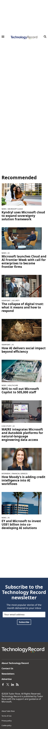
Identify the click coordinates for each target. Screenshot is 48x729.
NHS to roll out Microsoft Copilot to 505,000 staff (20, 390)
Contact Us (7, 668)
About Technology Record (15, 663)
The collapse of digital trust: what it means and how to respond (23, 307)
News (4, 209)
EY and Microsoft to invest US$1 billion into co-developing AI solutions (21, 524)
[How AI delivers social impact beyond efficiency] (22, 330)
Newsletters (8, 673)
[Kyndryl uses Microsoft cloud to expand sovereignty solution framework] (22, 194)
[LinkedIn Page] (12, 684)
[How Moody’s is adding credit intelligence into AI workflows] (22, 458)
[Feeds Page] (17, 684)
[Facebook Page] (3, 684)
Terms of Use (6, 716)
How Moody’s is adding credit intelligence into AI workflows (23, 480)
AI (8, 253)
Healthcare (13, 385)
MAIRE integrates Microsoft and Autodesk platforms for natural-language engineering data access (22, 435)
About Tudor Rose (8, 711)
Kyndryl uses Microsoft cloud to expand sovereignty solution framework (23, 216)
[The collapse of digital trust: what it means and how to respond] (22, 285)
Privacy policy (7, 721)
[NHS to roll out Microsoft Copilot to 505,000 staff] (22, 370)
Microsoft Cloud (15, 209)
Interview (6, 473)
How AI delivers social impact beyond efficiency (24, 349)
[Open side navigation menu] (3, 36)
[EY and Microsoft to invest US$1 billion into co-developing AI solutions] (22, 503)
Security (15, 300)
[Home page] (24, 37)
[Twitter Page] (7, 684)
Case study (6, 426)
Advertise (7, 679)
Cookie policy (6, 725)
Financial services (20, 473)
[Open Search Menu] (45, 36)
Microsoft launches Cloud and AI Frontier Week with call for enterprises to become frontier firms (24, 261)
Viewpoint (6, 300)
